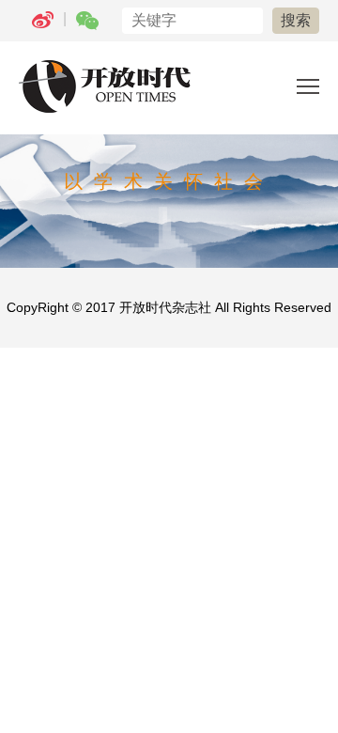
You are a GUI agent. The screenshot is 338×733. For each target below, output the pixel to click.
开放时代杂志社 (165, 307)
